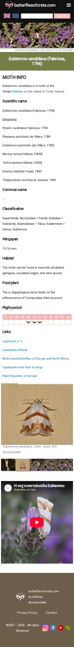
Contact (51, 613)
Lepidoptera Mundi (14, 350)
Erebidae (17, 91)
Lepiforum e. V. (12, 341)
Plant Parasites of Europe (19, 376)
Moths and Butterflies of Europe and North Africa (35, 358)
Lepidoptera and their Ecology (22, 367)
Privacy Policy (27, 613)
